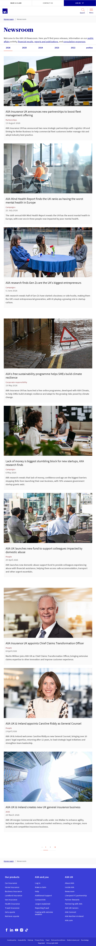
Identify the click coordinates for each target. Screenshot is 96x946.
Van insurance (11, 899)
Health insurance (12, 903)
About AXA (69, 883)
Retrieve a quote (12, 916)
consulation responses (74, 41)
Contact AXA (40, 899)
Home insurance (12, 887)
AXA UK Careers (71, 908)
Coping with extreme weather (44, 913)
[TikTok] (26, 930)
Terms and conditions (58, 940)
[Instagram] (21, 930)
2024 (40, 47)
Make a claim (15, 3)
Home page (9, 19)
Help (37, 891)
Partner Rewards (72, 899)
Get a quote (10, 912)
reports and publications (46, 41)
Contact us (48, 3)
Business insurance (13, 891)
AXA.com (69, 920)
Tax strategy (85, 940)
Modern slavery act (73, 940)
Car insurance (11, 883)
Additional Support (43, 895)
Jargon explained (42, 903)
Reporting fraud (42, 908)
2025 (24, 47)
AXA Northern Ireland (74, 916)
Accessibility (22, 940)
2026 (8, 47)
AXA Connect (70, 912)
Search (81, 13)
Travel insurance (12, 908)
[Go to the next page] (54, 847)
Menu (91, 13)
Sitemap (30, 940)
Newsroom (21, 19)
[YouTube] (16, 930)
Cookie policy (11, 940)
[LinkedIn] (11, 930)
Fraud (48, 940)
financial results (25, 41)
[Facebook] (6, 930)
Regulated (41, 943)
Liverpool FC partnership (76, 895)
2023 (57, 47)
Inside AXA (69, 887)
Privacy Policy (39, 940)
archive (89, 47)
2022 (73, 47)
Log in (77, 3)
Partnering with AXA (73, 903)
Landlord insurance (13, 895)
